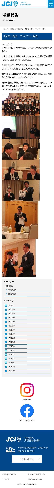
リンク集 (6, 479)
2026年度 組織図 (9, 474)
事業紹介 (12, 290)
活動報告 (9, 286)
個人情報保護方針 (35, 479)
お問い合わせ (27, 459)
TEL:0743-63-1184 (26, 451)
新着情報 (12, 294)
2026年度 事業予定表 (36, 474)
